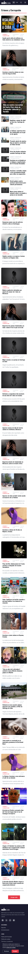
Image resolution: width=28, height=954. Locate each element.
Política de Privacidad (6, 936)
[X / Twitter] (6, 920)
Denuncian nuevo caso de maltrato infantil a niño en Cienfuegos (12, 223)
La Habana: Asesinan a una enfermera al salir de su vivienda (13, 777)
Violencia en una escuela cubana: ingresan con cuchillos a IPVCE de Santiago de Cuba (12, 706)
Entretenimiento (5, 930)
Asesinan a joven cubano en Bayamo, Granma (13, 636)
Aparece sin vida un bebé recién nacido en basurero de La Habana (14, 496)
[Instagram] (10, 920)
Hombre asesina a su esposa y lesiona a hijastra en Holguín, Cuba (13, 257)
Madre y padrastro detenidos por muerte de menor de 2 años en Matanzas (12, 291)
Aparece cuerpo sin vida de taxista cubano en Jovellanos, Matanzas (12, 429)
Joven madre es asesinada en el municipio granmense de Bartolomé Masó (12, 742)
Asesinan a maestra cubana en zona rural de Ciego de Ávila (12, 73)
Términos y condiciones (7, 941)
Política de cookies (5, 939)
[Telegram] (13, 920)
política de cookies (11, 947)
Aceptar (15, 951)
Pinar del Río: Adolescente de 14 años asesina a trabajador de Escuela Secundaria (13, 565)
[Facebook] (2, 920)
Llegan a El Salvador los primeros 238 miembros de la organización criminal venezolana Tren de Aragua (13, 847)
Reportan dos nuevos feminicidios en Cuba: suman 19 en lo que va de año (13, 326)
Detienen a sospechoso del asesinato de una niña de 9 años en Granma (13, 394)
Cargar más (14, 897)
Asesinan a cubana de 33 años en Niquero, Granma (12, 530)
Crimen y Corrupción (5, 35)
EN (17, 2)
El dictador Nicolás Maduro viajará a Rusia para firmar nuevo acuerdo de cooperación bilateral (13, 883)
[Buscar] (21, 2)
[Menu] (25, 2)
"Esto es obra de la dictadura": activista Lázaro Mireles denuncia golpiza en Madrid (12, 671)
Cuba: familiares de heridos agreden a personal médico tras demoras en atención (13, 601)
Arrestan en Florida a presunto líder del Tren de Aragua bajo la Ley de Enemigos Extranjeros (13, 812)
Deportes (3, 927)
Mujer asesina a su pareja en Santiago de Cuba (13, 360)
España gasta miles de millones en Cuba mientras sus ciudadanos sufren (13, 39)
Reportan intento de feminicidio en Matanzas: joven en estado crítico (12, 463)
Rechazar (6, 951)
